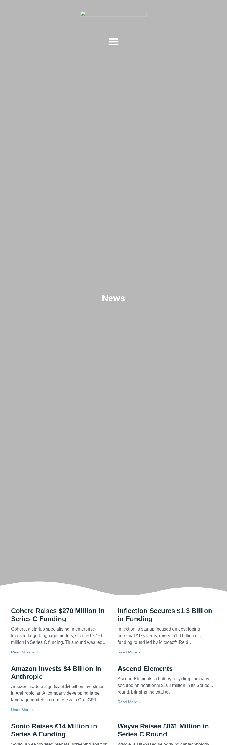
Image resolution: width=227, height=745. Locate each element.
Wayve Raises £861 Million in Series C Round (163, 730)
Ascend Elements (145, 668)
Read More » (22, 652)
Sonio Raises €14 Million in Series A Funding (54, 730)
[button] (113, 41)
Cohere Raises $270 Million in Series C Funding (58, 614)
